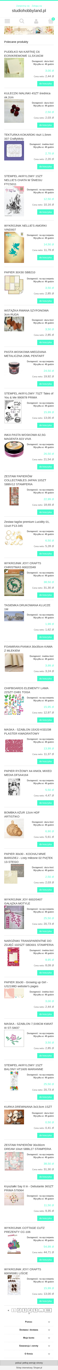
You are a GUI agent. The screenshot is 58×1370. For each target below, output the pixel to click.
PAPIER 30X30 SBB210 (19, 272)
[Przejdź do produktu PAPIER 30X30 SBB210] (14, 285)
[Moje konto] (36, 21)
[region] (29, 30)
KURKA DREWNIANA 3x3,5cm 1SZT (28, 1106)
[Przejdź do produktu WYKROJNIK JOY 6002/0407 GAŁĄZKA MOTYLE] (14, 917)
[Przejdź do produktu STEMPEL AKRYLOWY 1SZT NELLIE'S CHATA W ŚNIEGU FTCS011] (14, 201)
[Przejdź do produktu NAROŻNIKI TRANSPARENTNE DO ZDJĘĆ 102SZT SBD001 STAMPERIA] (14, 957)
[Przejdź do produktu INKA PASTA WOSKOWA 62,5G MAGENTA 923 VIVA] (14, 449)
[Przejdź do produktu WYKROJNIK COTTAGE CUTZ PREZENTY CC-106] (14, 1244)
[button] (7, 21)
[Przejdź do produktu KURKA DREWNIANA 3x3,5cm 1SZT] (14, 1117)
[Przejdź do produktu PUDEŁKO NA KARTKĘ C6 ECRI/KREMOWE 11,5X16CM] (14, 68)
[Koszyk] (51, 20)
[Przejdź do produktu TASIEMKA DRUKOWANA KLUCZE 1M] (14, 616)
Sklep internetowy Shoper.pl (29, 1367)
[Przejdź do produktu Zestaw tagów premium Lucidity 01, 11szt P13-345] (14, 538)
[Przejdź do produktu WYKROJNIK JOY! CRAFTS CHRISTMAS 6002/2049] (14, 582)
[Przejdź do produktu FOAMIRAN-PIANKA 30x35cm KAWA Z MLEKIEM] (14, 662)
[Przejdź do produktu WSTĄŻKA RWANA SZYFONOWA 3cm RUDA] (14, 324)
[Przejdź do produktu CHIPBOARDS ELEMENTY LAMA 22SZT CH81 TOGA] (14, 704)
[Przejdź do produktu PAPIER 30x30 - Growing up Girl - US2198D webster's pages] (14, 993)
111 (48, 1310)
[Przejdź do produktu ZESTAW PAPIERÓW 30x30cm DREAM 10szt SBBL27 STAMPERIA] (14, 1161)
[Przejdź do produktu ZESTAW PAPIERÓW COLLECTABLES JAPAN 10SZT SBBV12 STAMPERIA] (14, 496)
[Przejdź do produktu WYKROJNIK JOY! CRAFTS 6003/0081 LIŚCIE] (14, 1285)
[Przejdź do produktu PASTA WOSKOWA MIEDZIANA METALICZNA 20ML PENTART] (14, 368)
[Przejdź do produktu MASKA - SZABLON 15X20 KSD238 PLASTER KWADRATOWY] (14, 745)
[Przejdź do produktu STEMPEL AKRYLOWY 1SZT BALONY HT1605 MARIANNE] (14, 1081)
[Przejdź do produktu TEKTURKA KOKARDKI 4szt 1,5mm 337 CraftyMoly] (14, 150)
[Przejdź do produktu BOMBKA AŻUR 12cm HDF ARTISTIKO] (14, 828)
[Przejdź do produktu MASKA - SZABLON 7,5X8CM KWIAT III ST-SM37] (14, 1038)
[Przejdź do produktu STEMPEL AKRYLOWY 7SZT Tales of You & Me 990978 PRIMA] (14, 412)
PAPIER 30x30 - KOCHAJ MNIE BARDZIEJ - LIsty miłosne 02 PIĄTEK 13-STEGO (28, 858)
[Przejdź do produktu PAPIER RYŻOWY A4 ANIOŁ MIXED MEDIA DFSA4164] (14, 787)
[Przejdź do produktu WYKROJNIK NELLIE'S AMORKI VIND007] (14, 247)
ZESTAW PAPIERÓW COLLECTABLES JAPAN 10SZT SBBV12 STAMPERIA (25, 480)
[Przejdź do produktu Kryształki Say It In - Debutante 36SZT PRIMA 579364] (14, 1198)
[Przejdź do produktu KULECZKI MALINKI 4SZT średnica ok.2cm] (14, 111)
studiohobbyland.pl (29, 10)
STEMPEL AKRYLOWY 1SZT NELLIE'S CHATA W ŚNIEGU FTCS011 (23, 180)
